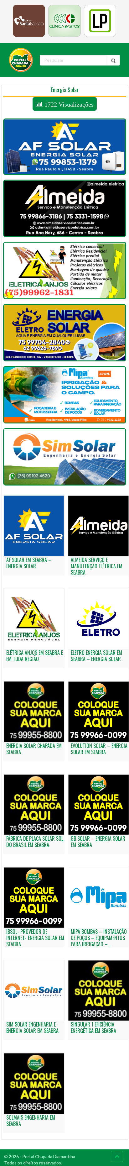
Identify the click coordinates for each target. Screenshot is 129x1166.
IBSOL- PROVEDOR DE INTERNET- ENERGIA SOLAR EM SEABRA (35, 938)
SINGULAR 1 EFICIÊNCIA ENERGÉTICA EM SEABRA (93, 1027)
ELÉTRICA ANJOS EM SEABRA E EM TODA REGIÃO (34, 656)
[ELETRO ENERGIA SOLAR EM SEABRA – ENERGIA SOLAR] (64, 332)
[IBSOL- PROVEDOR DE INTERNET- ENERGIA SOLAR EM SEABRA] (34, 897)
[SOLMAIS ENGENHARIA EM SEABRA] (34, 1083)
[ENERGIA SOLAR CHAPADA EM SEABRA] (34, 712)
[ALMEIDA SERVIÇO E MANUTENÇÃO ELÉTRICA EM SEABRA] (64, 208)
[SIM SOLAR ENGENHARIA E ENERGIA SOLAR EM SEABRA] (64, 457)
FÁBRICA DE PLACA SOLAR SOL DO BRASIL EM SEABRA (34, 841)
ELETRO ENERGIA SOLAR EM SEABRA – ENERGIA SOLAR (96, 656)
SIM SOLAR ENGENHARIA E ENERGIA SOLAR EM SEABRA (32, 1027)
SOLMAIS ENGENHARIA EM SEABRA (30, 1120)
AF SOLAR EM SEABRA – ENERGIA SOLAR (28, 563)
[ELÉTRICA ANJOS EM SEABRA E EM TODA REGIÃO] (64, 270)
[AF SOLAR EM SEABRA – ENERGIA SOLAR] (64, 146)
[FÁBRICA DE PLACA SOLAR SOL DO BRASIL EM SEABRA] (34, 805)
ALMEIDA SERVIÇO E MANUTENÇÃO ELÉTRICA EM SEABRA (96, 566)
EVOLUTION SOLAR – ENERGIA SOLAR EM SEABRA (99, 749)
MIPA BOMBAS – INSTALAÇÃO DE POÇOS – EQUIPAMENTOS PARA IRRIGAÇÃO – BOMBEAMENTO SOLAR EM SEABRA (99, 944)
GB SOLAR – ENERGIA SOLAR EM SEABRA (98, 841)
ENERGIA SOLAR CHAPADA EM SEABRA (34, 749)
